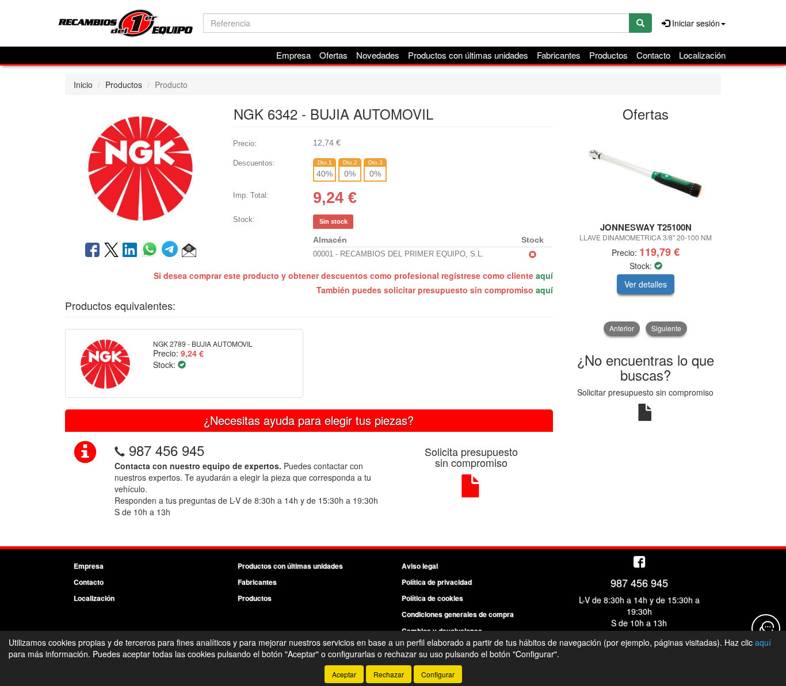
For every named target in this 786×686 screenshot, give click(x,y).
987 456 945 (166, 450)
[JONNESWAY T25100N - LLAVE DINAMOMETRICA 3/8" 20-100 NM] (646, 172)
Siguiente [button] (666, 328)
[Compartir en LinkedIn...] (130, 250)
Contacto (653, 55)
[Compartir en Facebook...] (92, 250)
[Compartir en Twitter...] (111, 250)
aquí (544, 275)
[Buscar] (640, 23)
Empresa (293, 55)
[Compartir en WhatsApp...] (152, 250)
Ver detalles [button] (645, 284)
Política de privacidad (437, 582)
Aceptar (344, 674)
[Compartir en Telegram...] (172, 250)
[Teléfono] (120, 450)
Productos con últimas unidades (468, 55)
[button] (189, 250)
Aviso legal (420, 566)
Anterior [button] (621, 328)
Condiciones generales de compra (458, 614)
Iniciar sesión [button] (695, 23)
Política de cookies (432, 598)
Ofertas (333, 55)
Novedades (377, 55)
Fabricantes (559, 55)
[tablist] (646, 232)
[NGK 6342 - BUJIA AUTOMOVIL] (140, 166)
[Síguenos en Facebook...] (639, 562)
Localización (702, 55)
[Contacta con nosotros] (765, 628)
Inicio (83, 84)
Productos (608, 55)
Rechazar (388, 674)
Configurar (438, 674)
